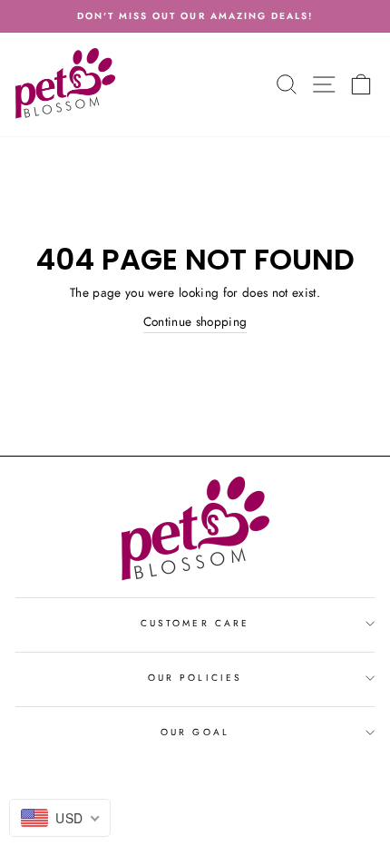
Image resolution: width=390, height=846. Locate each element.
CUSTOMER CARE (195, 623)
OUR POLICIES (195, 677)
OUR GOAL (195, 732)
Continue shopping (195, 321)
